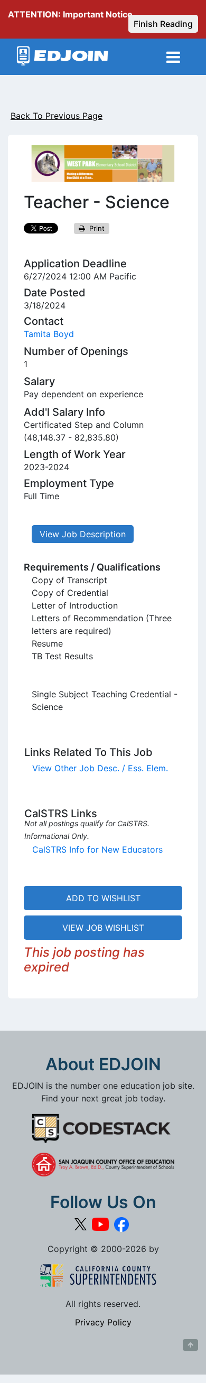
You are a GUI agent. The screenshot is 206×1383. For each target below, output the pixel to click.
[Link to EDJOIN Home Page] (62, 57)
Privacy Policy (103, 1322)
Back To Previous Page (56, 115)
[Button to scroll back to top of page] (190, 1345)
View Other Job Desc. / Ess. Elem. (100, 768)
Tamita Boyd (49, 334)
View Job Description (83, 534)
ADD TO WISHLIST (103, 898)
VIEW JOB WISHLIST (103, 927)
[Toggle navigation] (173, 57)
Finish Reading (163, 23)
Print (95, 228)
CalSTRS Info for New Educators (97, 849)
